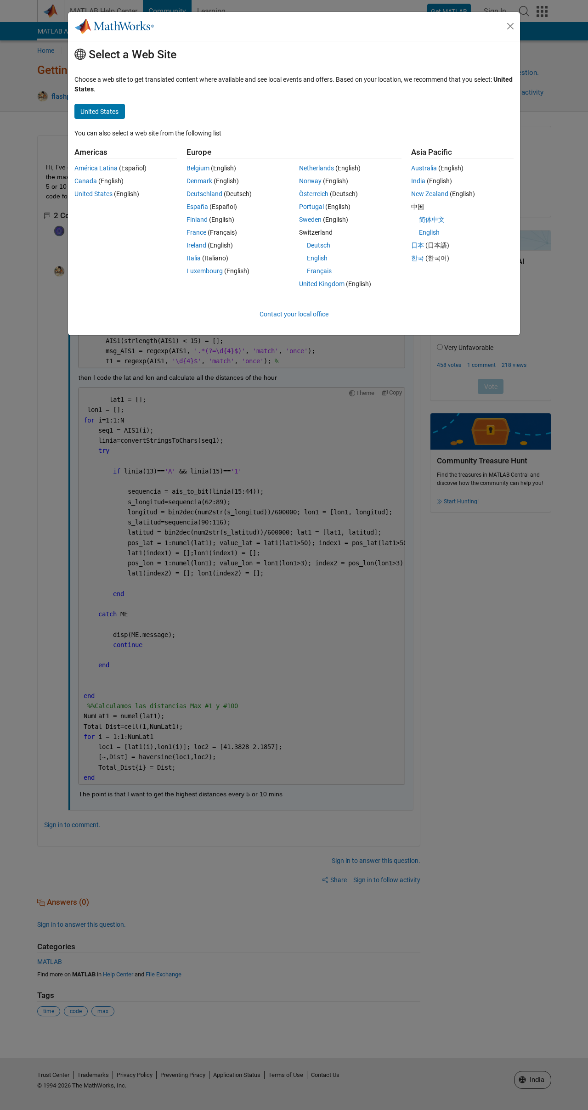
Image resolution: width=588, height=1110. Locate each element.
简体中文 (432, 219)
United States (93, 193)
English (317, 258)
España (197, 206)
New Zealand (429, 193)
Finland (197, 219)
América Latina (96, 168)
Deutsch (318, 245)
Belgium (198, 168)
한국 (417, 258)
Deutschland (204, 193)
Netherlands (316, 168)
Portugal (311, 206)
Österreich (313, 193)
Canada (85, 181)
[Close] (510, 26)
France (196, 232)
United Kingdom (322, 283)
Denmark (199, 181)
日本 (417, 245)
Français (319, 271)
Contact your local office (294, 314)
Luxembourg (205, 271)
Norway (310, 181)
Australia (424, 168)
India (418, 181)
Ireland (196, 245)
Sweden (310, 219)
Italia (194, 258)
